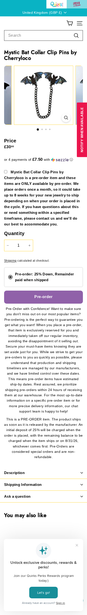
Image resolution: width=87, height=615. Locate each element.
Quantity (14, 233)
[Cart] (69, 23)
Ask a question (17, 496)
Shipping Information (23, 484)
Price (10, 140)
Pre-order (43, 297)
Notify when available (82, 129)
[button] (43, 159)
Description (14, 473)
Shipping (10, 260)
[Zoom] (65, 117)
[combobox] (43, 35)
